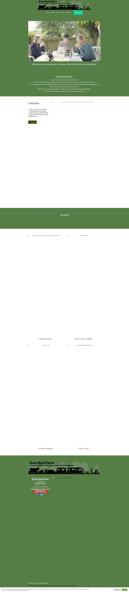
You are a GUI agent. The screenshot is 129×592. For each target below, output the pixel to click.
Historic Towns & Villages (83, 339)
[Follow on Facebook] (39, 495)
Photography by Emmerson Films (67, 585)
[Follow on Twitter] (42, 495)
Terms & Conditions (43, 583)
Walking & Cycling (45, 339)
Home (47, 12)
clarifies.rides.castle (40, 492)
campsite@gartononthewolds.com (40, 489)
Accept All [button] (125, 589)
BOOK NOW (78, 12)
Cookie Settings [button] (117, 589)
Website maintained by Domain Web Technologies (42, 585)
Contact (63, 12)
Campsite (52, 12)
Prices (57, 12)
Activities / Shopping (45, 448)
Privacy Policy (32, 583)
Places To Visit (84, 448)
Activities (68, 12)
